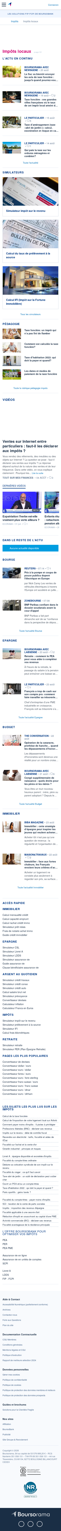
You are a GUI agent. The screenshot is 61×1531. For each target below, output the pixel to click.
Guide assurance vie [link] (14, 963)
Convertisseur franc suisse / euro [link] (20, 1081)
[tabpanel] (30, 511)
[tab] (14, 486)
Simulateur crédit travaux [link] (16, 980)
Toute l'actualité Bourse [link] (30, 630)
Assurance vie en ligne (15, 1255)
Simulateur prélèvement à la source (22, 1024)
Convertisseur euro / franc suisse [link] (20, 1085)
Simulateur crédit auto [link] (14, 988)
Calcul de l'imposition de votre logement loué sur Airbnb (30, 1120)
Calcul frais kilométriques (16, 1032)
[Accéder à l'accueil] (4, 21)
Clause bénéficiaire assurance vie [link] (21, 967)
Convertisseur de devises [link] (16, 1061)
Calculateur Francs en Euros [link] (18, 1008)
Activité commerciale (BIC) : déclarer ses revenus (27, 1220)
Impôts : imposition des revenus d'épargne (23, 1208)
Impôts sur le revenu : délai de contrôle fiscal (25, 1132)
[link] (30, 580)
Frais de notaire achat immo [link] (18, 931)
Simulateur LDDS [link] (12, 955)
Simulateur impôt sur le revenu (19, 1020)
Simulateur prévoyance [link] (15, 996)
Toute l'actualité (30, 162)
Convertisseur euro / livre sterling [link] (20, 1077)
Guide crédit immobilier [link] (15, 935)
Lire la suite (37, 473)
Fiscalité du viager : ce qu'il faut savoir (21, 1172)
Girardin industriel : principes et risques (22, 1148)
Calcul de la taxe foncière (15, 1116)
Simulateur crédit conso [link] (15, 984)
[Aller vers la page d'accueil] (10, 4)
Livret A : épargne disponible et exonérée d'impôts (27, 1156)
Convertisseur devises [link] (14, 1000)
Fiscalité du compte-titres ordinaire (19, 1160)
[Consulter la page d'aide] (44, 5)
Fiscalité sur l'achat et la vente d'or (20, 1144)
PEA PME (8, 1248)
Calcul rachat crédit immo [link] (16, 923)
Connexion (53, 5)
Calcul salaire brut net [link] (14, 992)
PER (5, 1244)
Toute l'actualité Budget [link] (30, 803)
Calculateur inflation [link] (13, 1004)
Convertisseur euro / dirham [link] (18, 1093)
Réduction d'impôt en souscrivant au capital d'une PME (30, 1216)
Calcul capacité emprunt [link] (15, 919)
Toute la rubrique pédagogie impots (30, 388)
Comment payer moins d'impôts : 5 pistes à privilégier (29, 1124)
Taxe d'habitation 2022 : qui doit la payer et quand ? (28, 1188)
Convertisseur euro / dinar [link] (16, 1089)
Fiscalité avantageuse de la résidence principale (26, 1224)
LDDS (6, 1274)
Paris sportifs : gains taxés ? (17, 1192)
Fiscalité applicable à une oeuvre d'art (21, 1212)
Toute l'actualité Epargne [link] (30, 717)
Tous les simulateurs (30, 314)
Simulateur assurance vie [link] (16, 959)
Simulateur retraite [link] (12, 1045)
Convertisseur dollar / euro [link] (17, 1065)
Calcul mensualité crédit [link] (15, 915)
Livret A (7, 1270)
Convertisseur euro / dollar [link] (17, 1069)
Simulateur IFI (10, 1028)
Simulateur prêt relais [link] (14, 927)
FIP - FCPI (8, 1278)
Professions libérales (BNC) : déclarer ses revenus (27, 1128)
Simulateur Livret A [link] (13, 951)
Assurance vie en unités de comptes (22, 1259)
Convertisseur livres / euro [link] (17, 1073)
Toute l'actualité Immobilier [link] (30, 887)
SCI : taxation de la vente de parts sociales (24, 1203)
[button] (4, 4)
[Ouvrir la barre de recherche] (39, 5)
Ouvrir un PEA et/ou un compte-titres (21, 1183)
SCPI (5, 1263)
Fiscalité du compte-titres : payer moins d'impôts (26, 1199)
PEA (5, 1240)
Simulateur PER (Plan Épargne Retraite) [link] (24, 1049)
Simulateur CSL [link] (11, 947)
